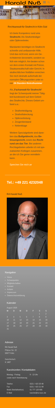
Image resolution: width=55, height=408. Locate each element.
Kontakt (10, 286)
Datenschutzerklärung (16, 295)
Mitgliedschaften (13, 283)
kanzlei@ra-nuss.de (38, 393)
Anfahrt (10, 289)
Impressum (11, 292)
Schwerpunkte (13, 280)
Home (9, 277)
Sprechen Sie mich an (21, 164)
